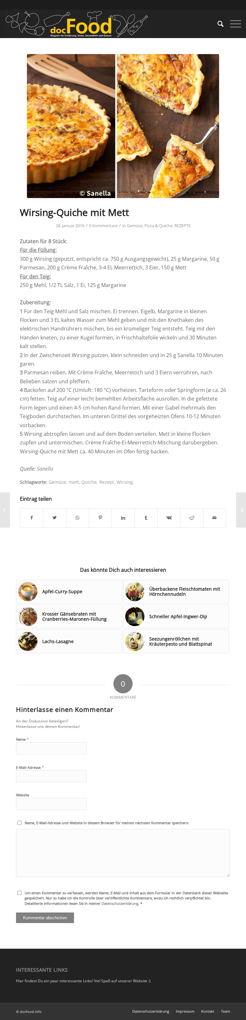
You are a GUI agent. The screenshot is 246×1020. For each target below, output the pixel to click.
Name (22, 739)
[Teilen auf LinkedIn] (123, 517)
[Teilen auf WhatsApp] (77, 517)
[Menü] (232, 23)
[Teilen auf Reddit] (191, 517)
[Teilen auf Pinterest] (100, 517)
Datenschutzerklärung (120, 903)
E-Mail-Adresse (30, 767)
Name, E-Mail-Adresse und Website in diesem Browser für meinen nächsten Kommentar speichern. (107, 822)
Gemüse (135, 225)
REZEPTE (182, 225)
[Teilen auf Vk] (169, 517)
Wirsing (125, 482)
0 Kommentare (103, 225)
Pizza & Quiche (158, 225)
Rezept (106, 482)
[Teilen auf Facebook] (31, 517)
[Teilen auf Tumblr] (146, 517)
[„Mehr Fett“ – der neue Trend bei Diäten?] (5, 510)
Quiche (89, 482)
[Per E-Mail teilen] (214, 517)
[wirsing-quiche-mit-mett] (123, 126)
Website (22, 795)
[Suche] (217, 23)
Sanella (45, 468)
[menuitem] (217, 23)
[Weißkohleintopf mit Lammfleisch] (241, 510)
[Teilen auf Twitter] (54, 517)
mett (74, 482)
